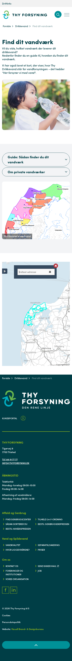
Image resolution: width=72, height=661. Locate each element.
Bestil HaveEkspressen (18, 528)
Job (40, 570)
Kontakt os (12, 565)
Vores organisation (17, 578)
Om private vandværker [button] (26, 171)
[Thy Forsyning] (30, 15)
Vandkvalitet (13, 544)
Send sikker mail (47, 565)
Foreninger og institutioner (14, 572)
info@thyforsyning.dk (15, 463)
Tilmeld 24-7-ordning (50, 519)
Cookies (6, 615)
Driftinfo (6, 3)
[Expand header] (67, 15)
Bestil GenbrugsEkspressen (53, 523)
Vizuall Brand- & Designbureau (27, 629)
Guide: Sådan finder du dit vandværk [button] (28, 159)
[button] (58, 14)
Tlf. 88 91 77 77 (10, 459)
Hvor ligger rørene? (18, 549)
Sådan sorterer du (16, 523)
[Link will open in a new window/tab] (5, 590)
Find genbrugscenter (18, 519)
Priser (41, 549)
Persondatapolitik (11, 622)
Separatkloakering (49, 544)
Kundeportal (9, 418)
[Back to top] (36, 645)
